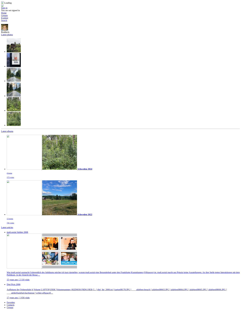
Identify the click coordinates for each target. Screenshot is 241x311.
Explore (4, 18)
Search (4, 20)
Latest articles (7, 227)
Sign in (4, 8)
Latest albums (7, 131)
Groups (4, 15)
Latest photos (7, 35)
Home (4, 13)
